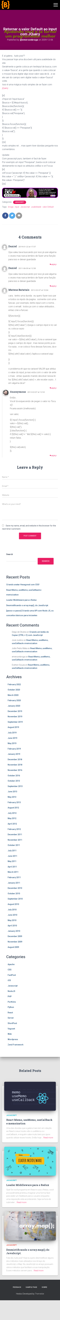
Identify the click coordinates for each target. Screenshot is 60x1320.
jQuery (5, 88)
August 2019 (13, 727)
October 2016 (14, 775)
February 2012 (14, 829)
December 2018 (15, 759)
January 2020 (14, 706)
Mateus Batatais (18, 289)
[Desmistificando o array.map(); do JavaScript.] (30, 1226)
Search (9, 554)
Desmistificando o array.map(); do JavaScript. (27, 605)
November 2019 (15, 716)
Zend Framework (15, 1045)
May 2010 (12, 920)
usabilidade (36, 207)
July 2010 (12, 910)
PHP (10, 996)
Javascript (19, 202)
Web (10, 1034)
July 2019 (12, 733)
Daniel (12, 246)
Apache (11, 964)
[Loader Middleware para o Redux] (30, 1161)
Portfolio (12, 1002)
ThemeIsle (39, 1294)
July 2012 (12, 813)
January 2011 (14, 883)
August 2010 (13, 904)
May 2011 (12, 861)
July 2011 (12, 850)
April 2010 (12, 926)
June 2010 (12, 915)
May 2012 (12, 818)
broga (10, 207)
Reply (54, 265)
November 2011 (15, 840)
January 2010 (14, 931)
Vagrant (11, 1029)
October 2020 (14, 690)
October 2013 (14, 781)
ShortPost (12, 1023)
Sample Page (31, 1287)
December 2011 (15, 834)
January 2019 (14, 754)
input (17, 207)
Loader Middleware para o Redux (21, 600)
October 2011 (14, 845)
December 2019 (15, 711)
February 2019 (14, 749)
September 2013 (15, 786)
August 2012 (13, 808)
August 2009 (13, 947)
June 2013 (12, 791)
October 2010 (14, 893)
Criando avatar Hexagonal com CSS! (22, 584)
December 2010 (15, 888)
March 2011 (13, 872)
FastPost (12, 975)
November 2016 (15, 770)
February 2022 (14, 684)
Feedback (17, 1287)
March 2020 (13, 695)
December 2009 (15, 936)
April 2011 (12, 867)
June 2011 (12, 856)
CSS (9, 970)
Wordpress (13, 1039)
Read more (48, 1137)
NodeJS (11, 991)
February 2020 (14, 700)
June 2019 (12, 738)
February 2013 (14, 802)
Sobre (44, 1287)
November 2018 (15, 765)
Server (11, 1018)
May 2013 (12, 797)
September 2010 (15, 899)
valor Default (48, 207)
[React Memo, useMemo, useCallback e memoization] (30, 1096)
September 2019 (15, 722)
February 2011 (14, 877)
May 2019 (12, 743)
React (10, 1012)
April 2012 (12, 824)
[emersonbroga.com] (15, 8)
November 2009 (15, 942)
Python (11, 1007)
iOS (9, 980)
